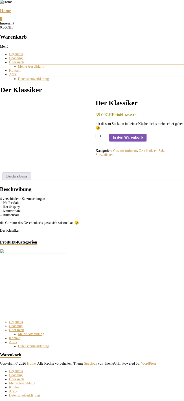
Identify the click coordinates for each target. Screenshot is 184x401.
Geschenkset (148, 151)
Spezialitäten (105, 155)
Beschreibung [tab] (16, 176)
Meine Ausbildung (31, 66)
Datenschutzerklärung (33, 79)
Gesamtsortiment (125, 151)
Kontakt (14, 70)
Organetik (16, 54)
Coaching (16, 58)
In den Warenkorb (128, 137)
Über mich (16, 62)
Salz (161, 151)
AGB (13, 74)
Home (5, 10)
